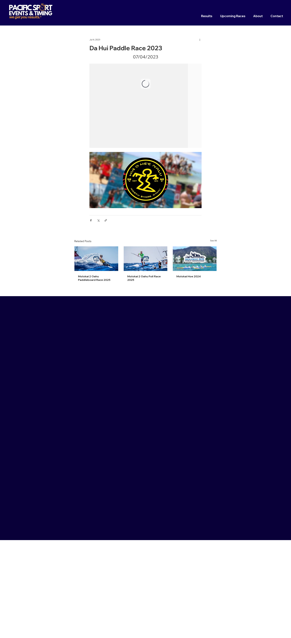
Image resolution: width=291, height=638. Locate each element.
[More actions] (200, 39)
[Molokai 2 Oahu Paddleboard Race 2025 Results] (96, 258)
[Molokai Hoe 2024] (195, 258)
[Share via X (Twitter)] (98, 220)
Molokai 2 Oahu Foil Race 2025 (144, 278)
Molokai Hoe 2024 (188, 276)
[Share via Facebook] (90, 220)
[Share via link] (105, 220)
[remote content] (145, 106)
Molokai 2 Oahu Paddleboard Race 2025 (94, 278)
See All (213, 240)
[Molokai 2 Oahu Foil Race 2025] (145, 258)
